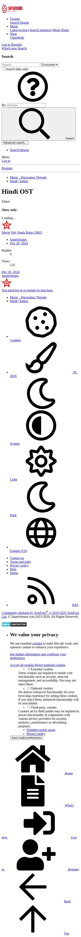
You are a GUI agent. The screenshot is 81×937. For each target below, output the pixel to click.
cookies (37, 643)
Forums (15, 19)
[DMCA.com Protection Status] (14, 626)
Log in (6, 161)
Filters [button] (6, 201)
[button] (33, 101)
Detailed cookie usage (41, 730)
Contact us (17, 558)
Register (7, 168)
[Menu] (3, 4)
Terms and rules (20, 561)
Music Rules (61, 30)
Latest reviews (19, 30)
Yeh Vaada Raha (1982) (26, 232)
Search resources (41, 30)
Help (13, 569)
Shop (13, 34)
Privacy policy (19, 565)
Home (14, 573)
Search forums (19, 22)
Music (14, 26)
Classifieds (17, 37)
